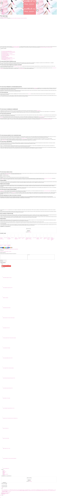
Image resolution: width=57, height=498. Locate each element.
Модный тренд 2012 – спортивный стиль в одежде (9, 238)
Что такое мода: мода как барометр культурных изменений (8, 51)
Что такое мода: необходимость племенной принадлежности (8, 52)
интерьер (28, 490)
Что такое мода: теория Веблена (5, 55)
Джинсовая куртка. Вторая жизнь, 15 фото (45, 238)
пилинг (52, 490)
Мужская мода (3, 12)
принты (4, 491)
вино (12, 490)
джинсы (21, 490)
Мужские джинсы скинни (1, 245)
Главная (1, 17)
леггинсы (37, 490)
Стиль (3, 473)
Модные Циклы (4, 59)
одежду (13, 46)
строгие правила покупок (21, 68)
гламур (16, 490)
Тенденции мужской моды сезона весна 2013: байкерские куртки (27, 239)
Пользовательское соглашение (5, 493)
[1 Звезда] (0, 248)
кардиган (30, 490)
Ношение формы (4, 56)
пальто (50, 490)
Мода (3, 17)
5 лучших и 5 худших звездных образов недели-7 (16, 238)
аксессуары (4, 490)
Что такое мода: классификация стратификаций (7, 53)
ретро (8, 491)
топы (10, 491)
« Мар (2, 487)
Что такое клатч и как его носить (5, 245)
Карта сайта (3, 9)
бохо (11, 490)
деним (18, 490)
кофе (35, 490)
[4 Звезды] (1, 248)
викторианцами (38, 110)
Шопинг (2, 11)
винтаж (14, 490)
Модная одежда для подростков (20, 238)
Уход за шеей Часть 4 (34, 238)
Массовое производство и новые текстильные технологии (8, 58)
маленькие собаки (44, 490)
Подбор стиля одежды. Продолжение (30, 238)
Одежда (2, 10)
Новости (4, 472)
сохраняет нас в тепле (24, 138)
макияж (40, 490)
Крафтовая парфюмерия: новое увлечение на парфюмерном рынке (52, 239)
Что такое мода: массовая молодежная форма (7, 57)
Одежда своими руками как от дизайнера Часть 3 (38, 238)
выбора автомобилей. (41, 116)
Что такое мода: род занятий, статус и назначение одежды (8, 54)
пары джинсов (45, 178)
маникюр (48, 490)
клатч (33, 490)
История (2, 13)
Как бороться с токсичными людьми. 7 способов (2, 238)
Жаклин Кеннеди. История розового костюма (9, 245)
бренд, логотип (13, 192)
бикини (7, 490)
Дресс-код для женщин (41, 238)
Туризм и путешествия (5, 14)
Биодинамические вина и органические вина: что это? (49, 239)
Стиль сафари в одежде (23, 238)
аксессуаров (1, 117)
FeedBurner (30, 481)
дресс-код (25, 490)
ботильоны (9, 490)
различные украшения (16, 46)
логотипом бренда (50, 178)
